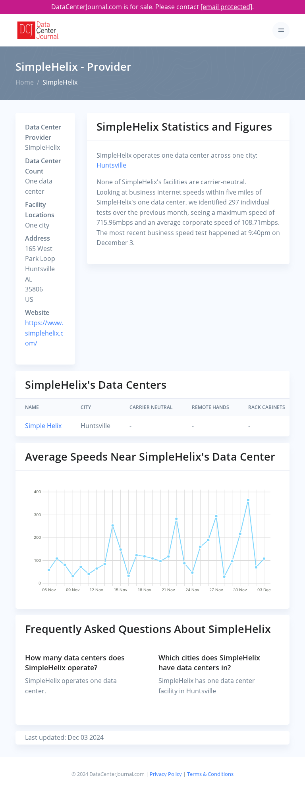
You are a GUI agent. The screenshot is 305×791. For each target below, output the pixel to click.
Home (24, 82)
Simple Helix (43, 425)
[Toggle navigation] (281, 30)
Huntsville (111, 165)
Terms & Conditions (210, 773)
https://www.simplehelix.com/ (44, 332)
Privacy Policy (166, 773)
